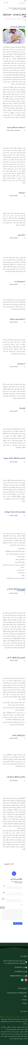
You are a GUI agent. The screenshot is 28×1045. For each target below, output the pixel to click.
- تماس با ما (24, 1003)
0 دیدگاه (18, 18)
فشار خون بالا (21, 556)
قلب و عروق (11, 18)
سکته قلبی (9, 49)
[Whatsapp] (22, 980)
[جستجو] (7, 3)
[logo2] (16, 3)
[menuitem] (7, 3)
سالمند (14, 18)
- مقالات (25, 996)
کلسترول (22, 562)
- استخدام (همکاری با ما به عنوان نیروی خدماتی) (17, 992)
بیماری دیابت (21, 554)
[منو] (4, 3)
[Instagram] (26, 980)
